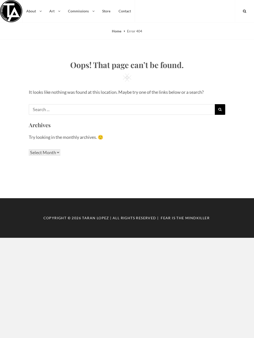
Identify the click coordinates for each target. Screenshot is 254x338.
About (31, 11)
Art (52, 11)
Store (106, 11)
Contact (125, 11)
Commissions (78, 11)
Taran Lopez (95, 218)
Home (117, 31)
